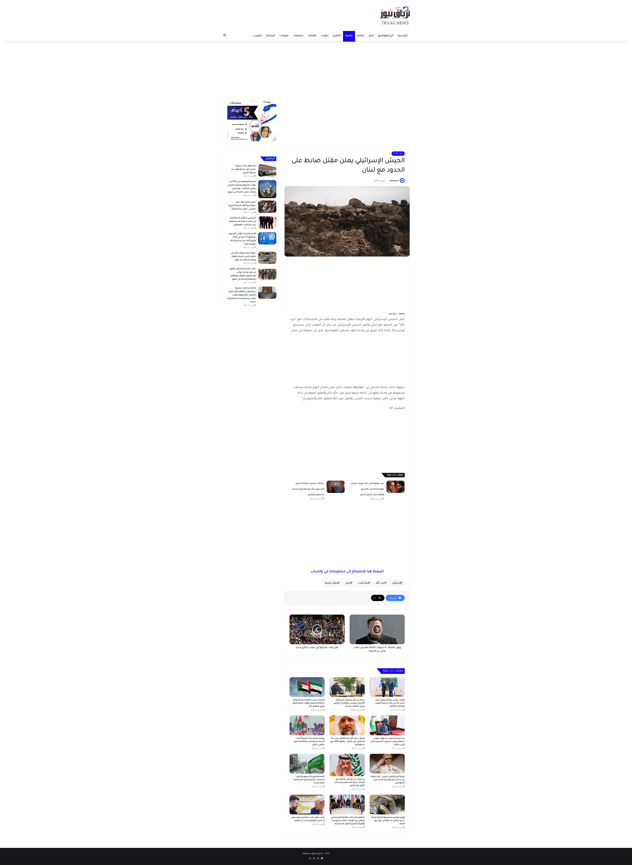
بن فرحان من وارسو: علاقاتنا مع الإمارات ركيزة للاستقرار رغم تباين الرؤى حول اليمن (349, 782)
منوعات (284, 35)
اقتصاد (312, 35)
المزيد (258, 35)
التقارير (337, 35)
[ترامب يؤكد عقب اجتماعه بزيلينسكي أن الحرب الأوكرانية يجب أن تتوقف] (307, 804)
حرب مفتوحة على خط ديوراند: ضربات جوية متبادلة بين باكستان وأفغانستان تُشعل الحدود (367, 489)
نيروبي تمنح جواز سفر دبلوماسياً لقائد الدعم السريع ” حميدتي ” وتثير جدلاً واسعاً (241, 205)
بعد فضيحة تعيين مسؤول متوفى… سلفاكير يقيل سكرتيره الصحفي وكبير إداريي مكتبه (387, 741)
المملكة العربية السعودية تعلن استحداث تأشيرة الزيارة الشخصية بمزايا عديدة (309, 780)
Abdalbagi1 (394, 181)
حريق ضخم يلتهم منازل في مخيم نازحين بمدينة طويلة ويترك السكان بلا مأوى (243, 256)
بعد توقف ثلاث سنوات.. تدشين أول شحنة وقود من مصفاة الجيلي (243, 169)
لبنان (348, 583)
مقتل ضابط (331, 583)
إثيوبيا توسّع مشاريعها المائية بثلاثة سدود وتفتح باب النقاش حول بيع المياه (388, 820)
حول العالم (398, 153)
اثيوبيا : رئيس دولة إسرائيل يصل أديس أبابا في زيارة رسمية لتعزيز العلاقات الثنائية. (390, 703)
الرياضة (270, 35)
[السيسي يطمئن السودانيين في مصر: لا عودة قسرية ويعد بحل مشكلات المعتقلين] (267, 222)
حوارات (324, 35)
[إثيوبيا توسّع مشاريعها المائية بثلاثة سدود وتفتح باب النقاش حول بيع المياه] (387, 804)
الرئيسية (403, 35)
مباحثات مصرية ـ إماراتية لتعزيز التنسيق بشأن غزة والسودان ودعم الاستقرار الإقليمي (308, 489)
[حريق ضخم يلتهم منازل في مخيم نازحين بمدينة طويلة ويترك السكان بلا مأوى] (267, 257)
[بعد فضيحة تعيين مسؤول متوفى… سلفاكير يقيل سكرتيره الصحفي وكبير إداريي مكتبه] (387, 725)
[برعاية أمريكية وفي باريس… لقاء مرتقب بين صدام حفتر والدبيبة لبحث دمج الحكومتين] (387, 764)
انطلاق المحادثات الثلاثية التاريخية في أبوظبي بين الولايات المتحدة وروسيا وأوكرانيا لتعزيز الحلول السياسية (348, 820)
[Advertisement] (316, 67)
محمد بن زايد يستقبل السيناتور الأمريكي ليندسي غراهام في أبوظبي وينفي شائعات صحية (349, 703)
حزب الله (380, 583)
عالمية (349, 35)
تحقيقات (298, 35)
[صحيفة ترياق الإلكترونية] (395, 15)
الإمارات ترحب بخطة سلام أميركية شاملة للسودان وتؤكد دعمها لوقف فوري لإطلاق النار (308, 703)
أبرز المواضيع (385, 35)
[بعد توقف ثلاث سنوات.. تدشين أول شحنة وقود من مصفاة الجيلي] (267, 170)
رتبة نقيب (363, 583)
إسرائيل (396, 583)
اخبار (371, 35)
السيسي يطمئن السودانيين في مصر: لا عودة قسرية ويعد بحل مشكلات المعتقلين (242, 221)
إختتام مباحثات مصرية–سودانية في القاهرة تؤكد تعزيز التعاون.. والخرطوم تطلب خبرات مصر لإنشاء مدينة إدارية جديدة (242, 295)
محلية (360, 35)
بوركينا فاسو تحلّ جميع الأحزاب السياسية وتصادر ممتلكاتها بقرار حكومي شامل (309, 741)
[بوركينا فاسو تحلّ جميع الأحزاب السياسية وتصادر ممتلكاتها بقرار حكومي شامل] (307, 725)
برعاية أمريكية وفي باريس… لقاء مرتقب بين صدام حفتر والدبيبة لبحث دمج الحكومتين (387, 780)
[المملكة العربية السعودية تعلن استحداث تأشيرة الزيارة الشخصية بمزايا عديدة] (307, 764)
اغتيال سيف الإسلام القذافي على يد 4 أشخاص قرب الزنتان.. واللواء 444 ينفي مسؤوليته (347, 741)
